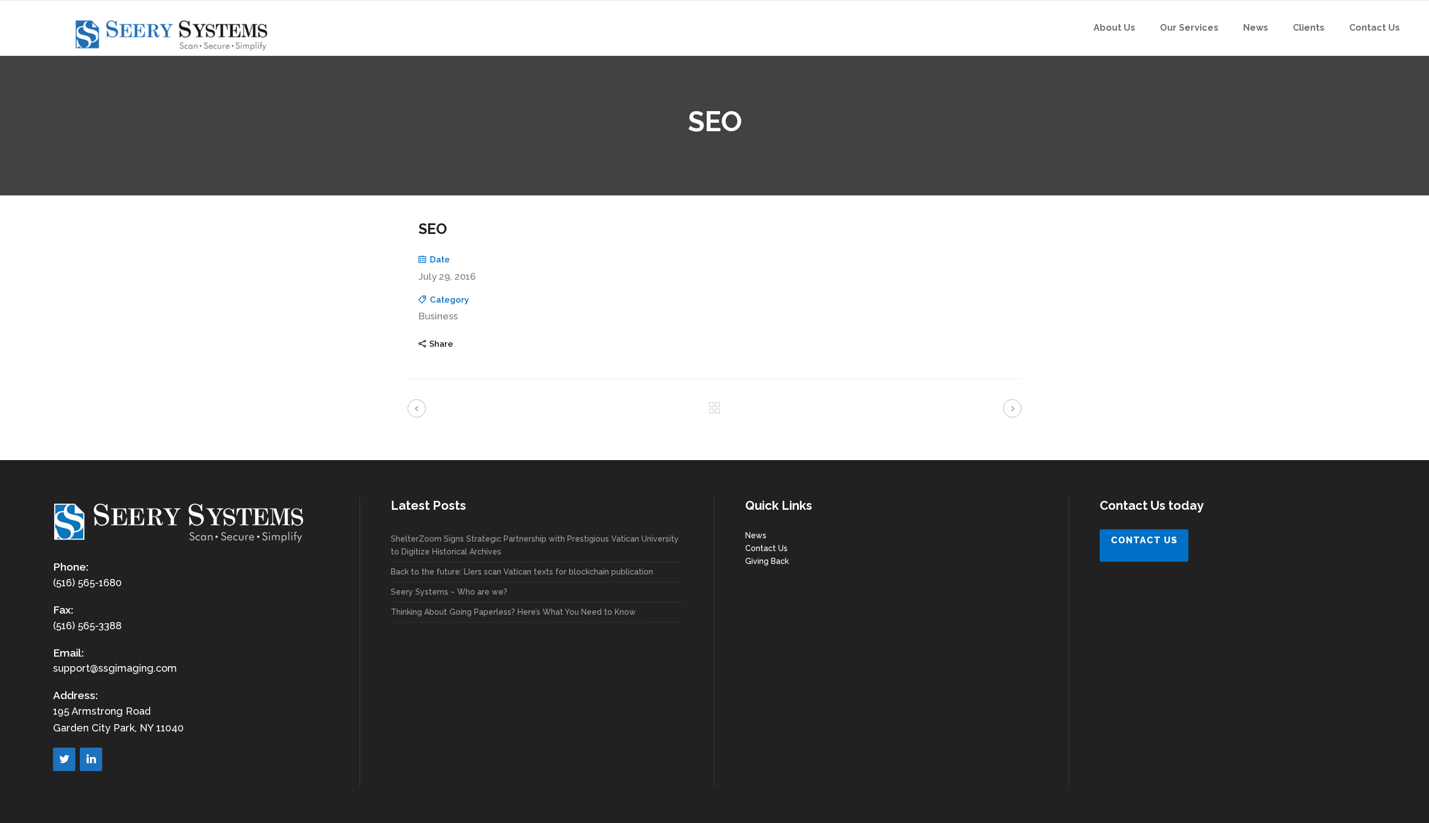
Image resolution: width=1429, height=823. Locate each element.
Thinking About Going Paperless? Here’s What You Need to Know (513, 611)
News (755, 535)
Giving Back (767, 561)
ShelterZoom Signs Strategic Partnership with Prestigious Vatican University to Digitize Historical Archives (535, 545)
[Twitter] (64, 759)
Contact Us (766, 548)
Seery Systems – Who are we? (449, 591)
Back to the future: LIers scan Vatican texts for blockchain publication (522, 571)
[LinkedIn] (91, 759)
